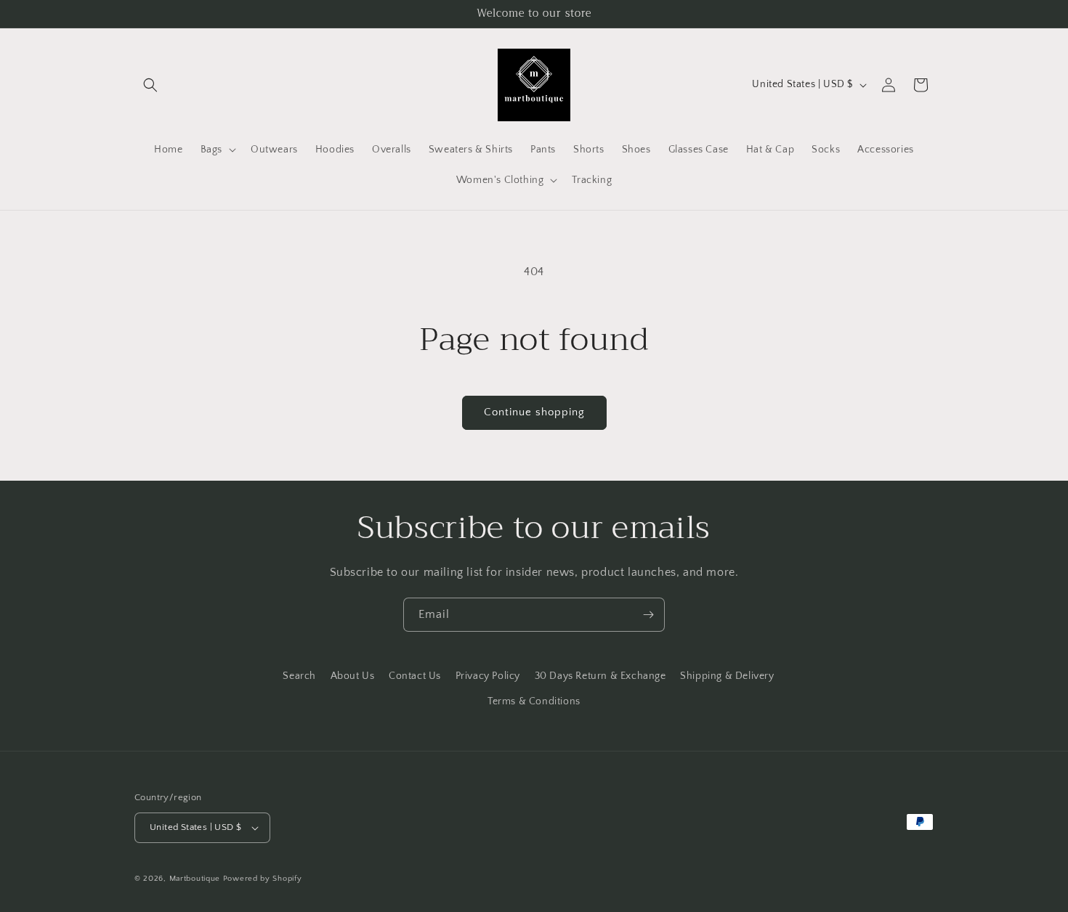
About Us (353, 676)
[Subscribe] (648, 615)
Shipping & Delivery (727, 676)
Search (299, 676)
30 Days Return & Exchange (600, 676)
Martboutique (194, 878)
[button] (150, 85)
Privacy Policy (488, 676)
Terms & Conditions (534, 701)
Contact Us (415, 676)
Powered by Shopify (262, 878)
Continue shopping (534, 412)
